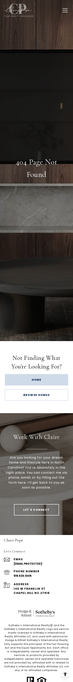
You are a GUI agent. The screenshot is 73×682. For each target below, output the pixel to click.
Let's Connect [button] (36, 510)
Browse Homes (36, 395)
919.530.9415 (23, 576)
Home (36, 380)
